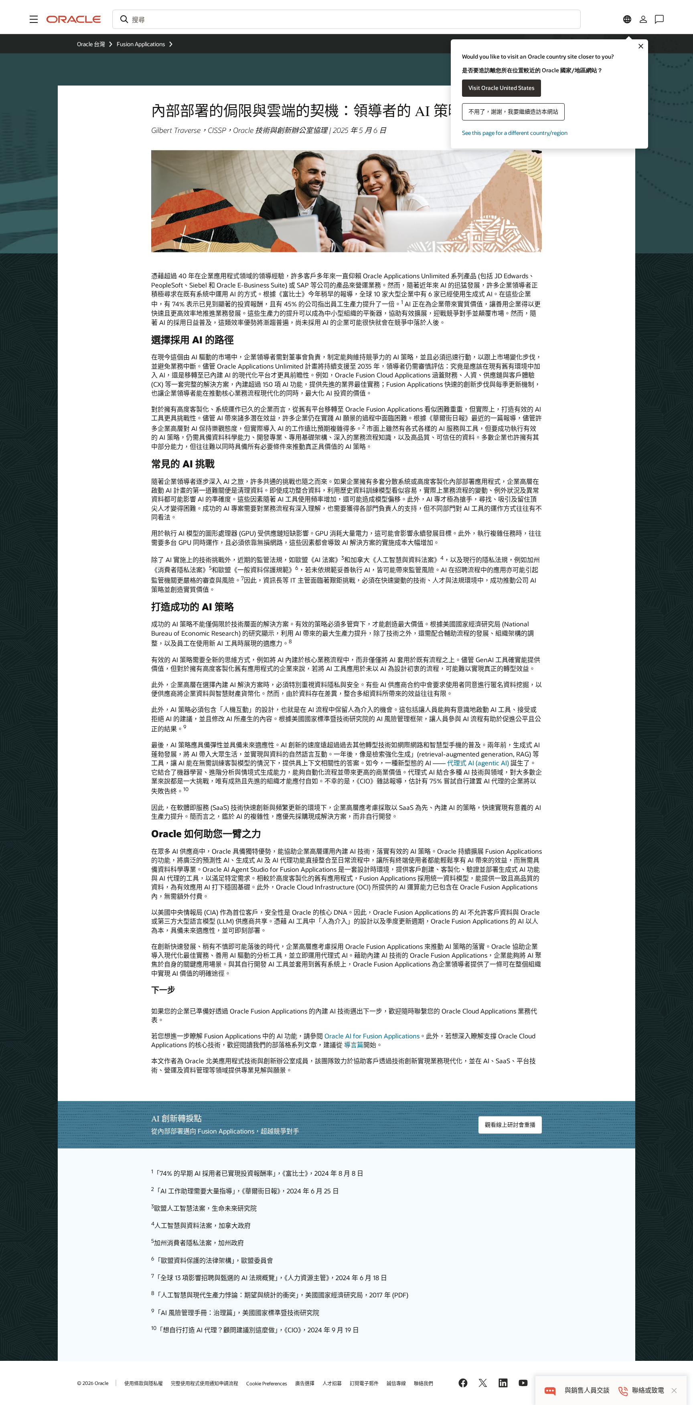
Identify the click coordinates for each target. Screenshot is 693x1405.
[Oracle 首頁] (74, 19)
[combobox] (346, 19)
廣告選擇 (304, 1383)
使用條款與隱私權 (143, 1383)
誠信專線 (396, 1383)
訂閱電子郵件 (364, 1383)
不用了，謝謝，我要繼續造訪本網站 (513, 111)
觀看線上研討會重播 (510, 1124)
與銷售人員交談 (587, 1390)
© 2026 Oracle (92, 1383)
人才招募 (332, 1383)
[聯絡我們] (659, 19)
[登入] (643, 19)
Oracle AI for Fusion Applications (371, 1036)
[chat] (550, 1390)
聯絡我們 (423, 1383)
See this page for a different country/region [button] (514, 133)
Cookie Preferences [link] (266, 1383)
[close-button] (674, 1390)
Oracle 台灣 (91, 44)
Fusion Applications (141, 44)
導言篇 (353, 1044)
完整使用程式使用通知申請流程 (204, 1383)
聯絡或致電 (648, 1390)
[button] (33, 19)
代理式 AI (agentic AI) (478, 763)
